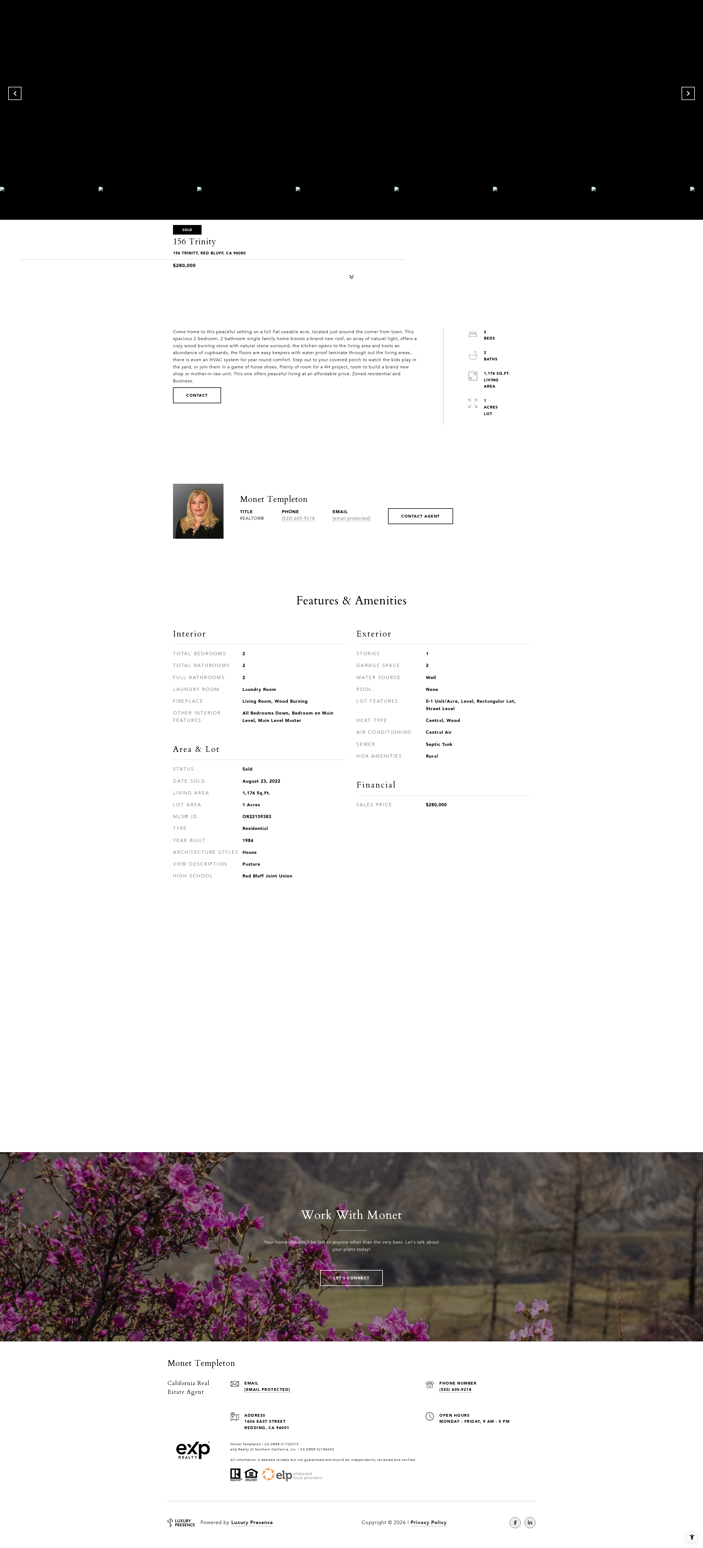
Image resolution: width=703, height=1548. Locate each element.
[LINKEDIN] (530, 1522)
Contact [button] (197, 395)
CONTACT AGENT (420, 516)
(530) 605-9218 (298, 518)
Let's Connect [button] (351, 1278)
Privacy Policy (429, 1522)
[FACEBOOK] (515, 1522)
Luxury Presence (252, 1522)
